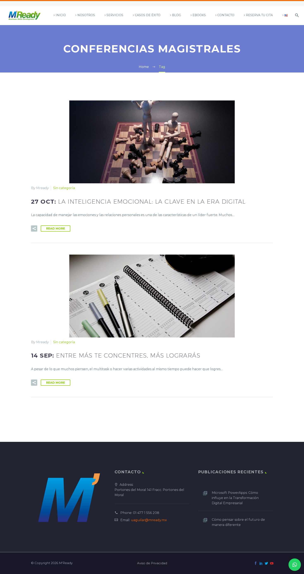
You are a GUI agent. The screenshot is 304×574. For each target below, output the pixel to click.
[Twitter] (266, 563)
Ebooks (199, 15)
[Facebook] (255, 563)
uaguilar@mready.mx (149, 520)
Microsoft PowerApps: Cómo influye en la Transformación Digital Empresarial (235, 498)
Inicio (61, 15)
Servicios (115, 15)
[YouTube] (271, 563)
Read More (55, 228)
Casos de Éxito (147, 15)
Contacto (225, 15)
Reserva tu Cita (259, 15)
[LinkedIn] (261, 563)
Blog (176, 15)
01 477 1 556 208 (146, 513)
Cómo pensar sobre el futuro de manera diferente (238, 522)
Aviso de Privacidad (152, 563)
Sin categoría (64, 188)
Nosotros (86, 15)
